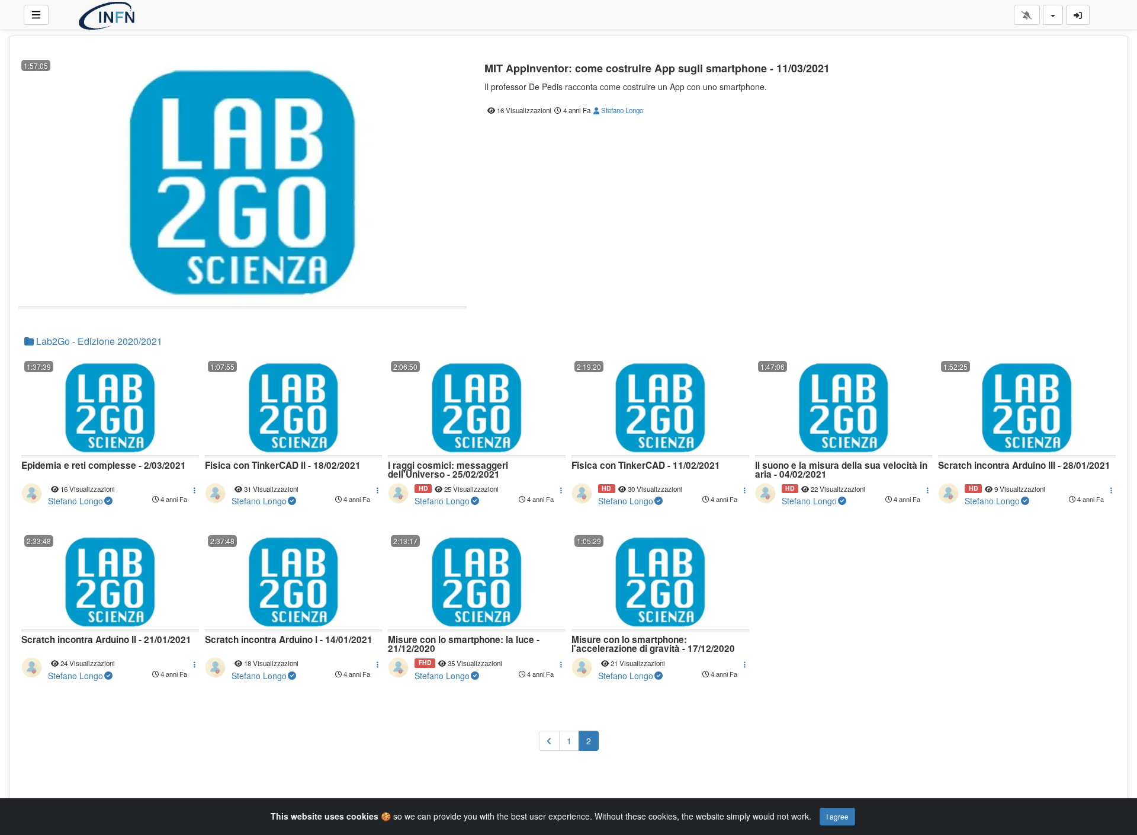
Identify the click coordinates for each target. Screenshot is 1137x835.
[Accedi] (1078, 15)
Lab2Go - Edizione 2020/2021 (98, 341)
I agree (837, 816)
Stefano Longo (621, 110)
